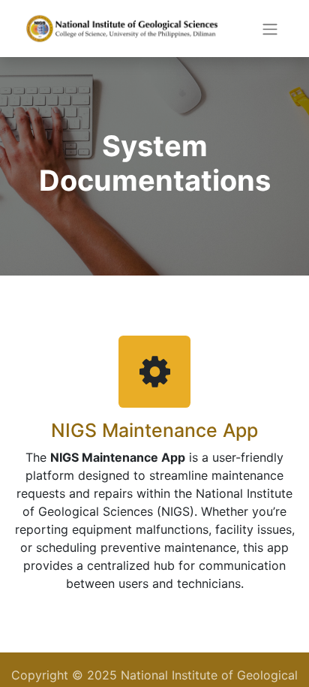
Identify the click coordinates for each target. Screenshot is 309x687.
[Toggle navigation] (270, 28)
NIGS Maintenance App (154, 430)
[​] (154, 370)
